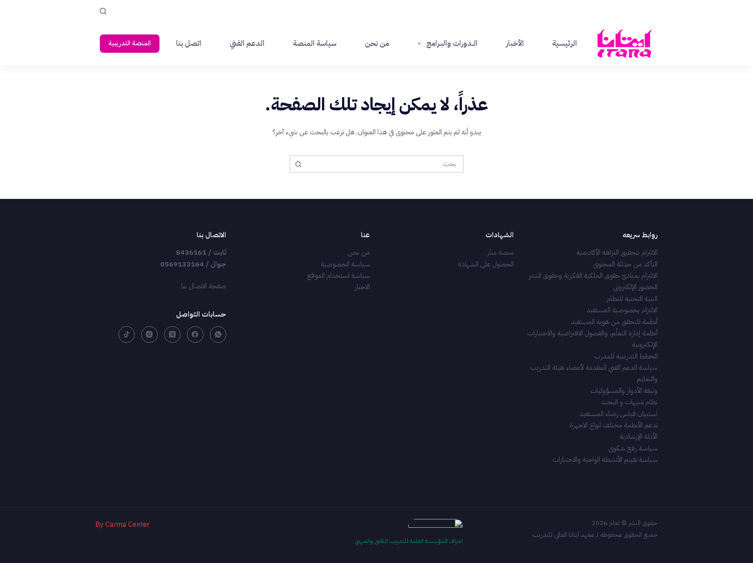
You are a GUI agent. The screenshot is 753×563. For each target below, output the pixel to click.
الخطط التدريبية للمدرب (626, 356)
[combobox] (384, 164)
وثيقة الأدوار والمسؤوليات (624, 391)
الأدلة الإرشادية (639, 436)
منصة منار (500, 252)
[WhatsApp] (218, 334)
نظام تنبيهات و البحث (629, 402)
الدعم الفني (247, 43)
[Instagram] (149, 334)
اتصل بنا (188, 43)
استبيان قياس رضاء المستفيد (619, 414)
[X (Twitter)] (172, 334)
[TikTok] (127, 334)
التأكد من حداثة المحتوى (625, 264)
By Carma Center (122, 524)
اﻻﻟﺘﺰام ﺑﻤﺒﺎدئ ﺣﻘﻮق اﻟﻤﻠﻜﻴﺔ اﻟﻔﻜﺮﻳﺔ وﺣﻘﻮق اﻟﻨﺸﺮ (593, 275)
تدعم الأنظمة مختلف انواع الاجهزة (614, 425)
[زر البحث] (298, 164)
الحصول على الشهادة (486, 264)
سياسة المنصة (314, 43)
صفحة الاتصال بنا (203, 286)
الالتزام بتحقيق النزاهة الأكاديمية (617, 252)
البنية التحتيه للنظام (632, 298)
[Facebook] (195, 334)
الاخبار (362, 287)
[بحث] (103, 11)
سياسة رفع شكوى (633, 448)
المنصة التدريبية (130, 43)
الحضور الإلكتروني (635, 287)
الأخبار (515, 43)
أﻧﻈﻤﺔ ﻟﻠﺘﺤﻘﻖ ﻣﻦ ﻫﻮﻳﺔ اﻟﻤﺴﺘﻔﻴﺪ (614, 322)
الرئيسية (564, 43)
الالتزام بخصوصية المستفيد (622, 310)
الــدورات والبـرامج (452, 43)
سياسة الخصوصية (345, 264)
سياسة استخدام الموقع (338, 275)
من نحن (377, 43)
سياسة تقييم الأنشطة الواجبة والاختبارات (605, 459)
